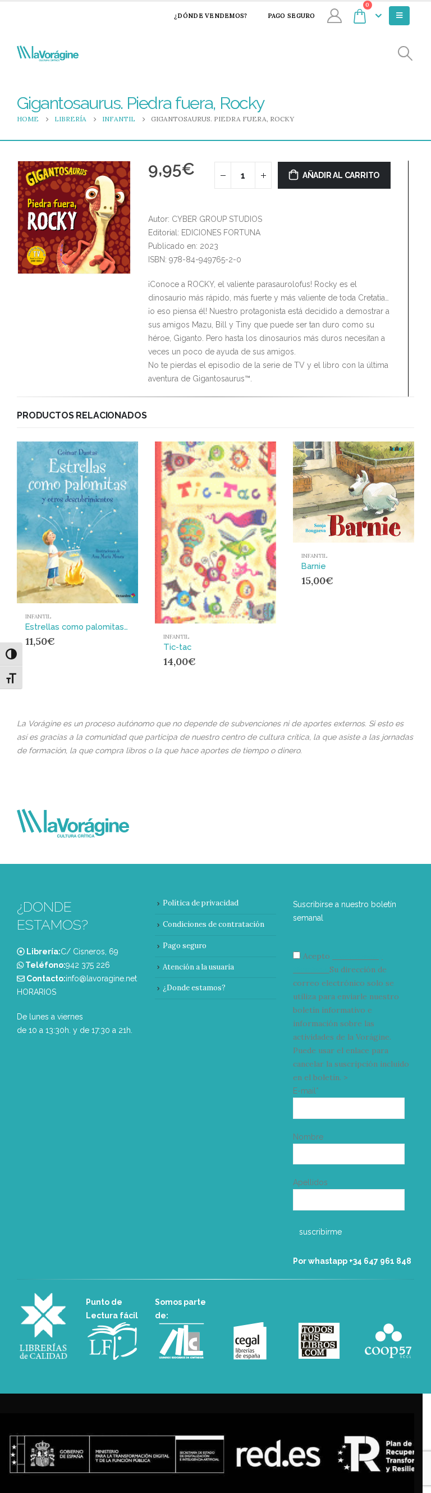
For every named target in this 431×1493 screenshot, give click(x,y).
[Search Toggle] (405, 53)
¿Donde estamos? (194, 988)
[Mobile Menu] (399, 15)
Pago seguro (291, 16)
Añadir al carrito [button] (108, 460)
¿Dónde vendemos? (210, 16)
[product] (77, 522)
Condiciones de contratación (213, 924)
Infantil (38, 616)
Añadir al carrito (340, 175)
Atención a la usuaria (198, 967)
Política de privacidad (201, 903)
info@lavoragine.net (101, 978)
